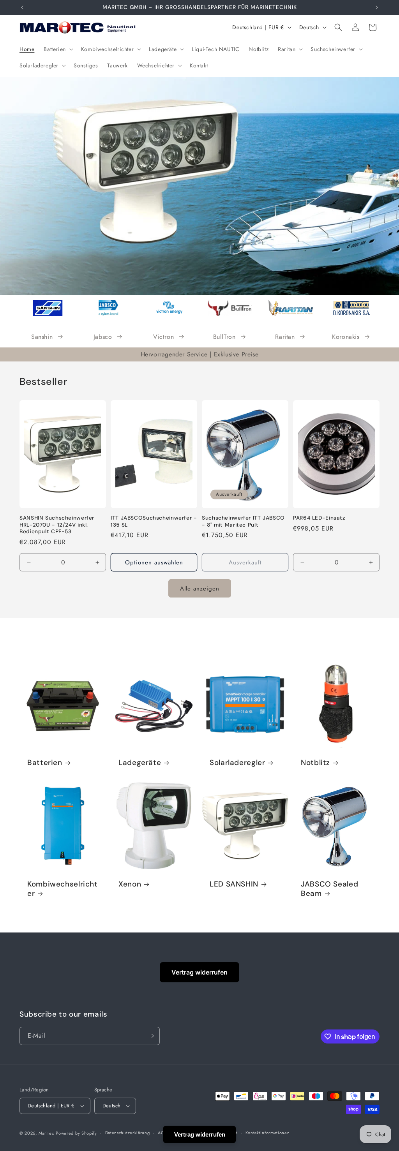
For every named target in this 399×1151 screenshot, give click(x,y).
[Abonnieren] (150, 1036)
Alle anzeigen (199, 588)
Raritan (285, 336)
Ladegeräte (139, 762)
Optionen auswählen (154, 562)
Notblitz (315, 762)
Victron (163, 336)
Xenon (129, 884)
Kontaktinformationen (267, 1133)
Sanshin (42, 336)
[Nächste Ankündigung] (376, 7)
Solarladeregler (237, 762)
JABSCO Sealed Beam (329, 889)
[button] (57, 49)
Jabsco (103, 336)
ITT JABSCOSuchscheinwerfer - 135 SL (154, 521)
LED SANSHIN (234, 884)
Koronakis (345, 336)
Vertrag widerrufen (199, 972)
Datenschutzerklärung (127, 1133)
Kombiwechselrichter (62, 889)
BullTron (224, 336)
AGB (162, 1133)
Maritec (46, 1133)
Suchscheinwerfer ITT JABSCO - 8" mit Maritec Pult (243, 521)
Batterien (44, 762)
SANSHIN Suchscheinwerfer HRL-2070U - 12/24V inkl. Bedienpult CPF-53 (56, 525)
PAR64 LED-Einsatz (319, 518)
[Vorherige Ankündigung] (22, 7)
